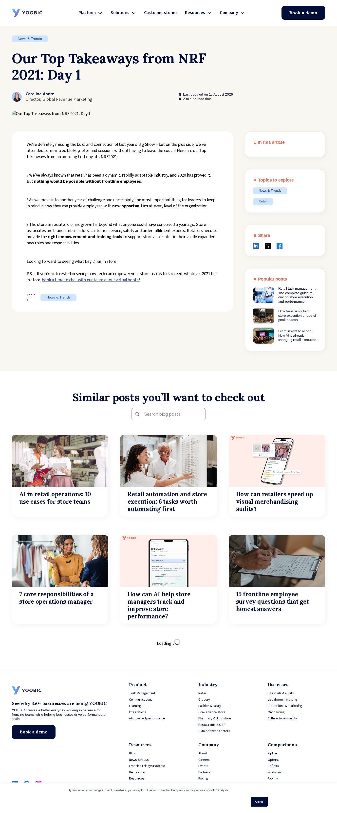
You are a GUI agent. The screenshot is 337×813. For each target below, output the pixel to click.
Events (203, 765)
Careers (204, 759)
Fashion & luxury (209, 705)
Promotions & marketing (285, 705)
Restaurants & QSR (211, 724)
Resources (195, 13)
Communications (140, 699)
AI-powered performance (147, 718)
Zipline (272, 753)
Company (229, 13)
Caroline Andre (40, 94)
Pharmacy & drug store (214, 718)
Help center (137, 772)
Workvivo (274, 772)
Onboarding (276, 712)
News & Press (139, 759)
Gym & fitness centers (214, 731)
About (202, 753)
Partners (204, 772)
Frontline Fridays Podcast (147, 765)
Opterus (274, 759)
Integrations (137, 712)
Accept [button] (259, 801)
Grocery (204, 699)
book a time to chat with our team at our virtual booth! (91, 280)
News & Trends (30, 39)
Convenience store (211, 712)
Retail (263, 201)
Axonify (273, 778)
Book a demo (303, 13)
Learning (135, 705)
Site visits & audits (281, 693)
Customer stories (161, 13)
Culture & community (282, 718)
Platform (87, 13)
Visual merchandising (282, 699)
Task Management (142, 693)
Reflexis (273, 765)
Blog (132, 753)
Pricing (203, 778)
